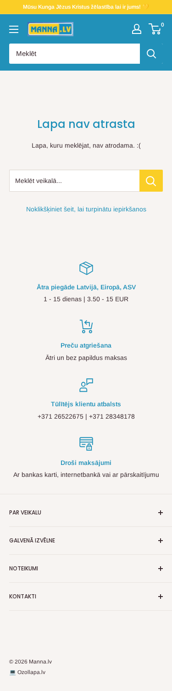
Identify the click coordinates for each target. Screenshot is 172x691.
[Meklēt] (151, 54)
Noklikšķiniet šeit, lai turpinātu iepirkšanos (86, 209)
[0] (155, 28)
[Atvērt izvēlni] (13, 29)
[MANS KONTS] (136, 29)
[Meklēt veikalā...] (151, 181)
